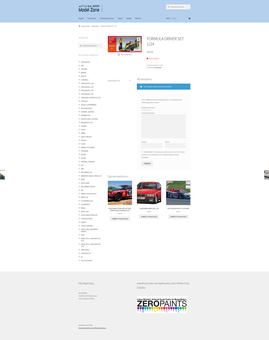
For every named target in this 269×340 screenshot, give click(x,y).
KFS (82, 165)
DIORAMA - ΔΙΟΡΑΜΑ (87, 112)
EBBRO (83, 133)
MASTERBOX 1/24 (86, 172)
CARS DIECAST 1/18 (87, 83)
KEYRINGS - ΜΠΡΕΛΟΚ (88, 161)
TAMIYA (83, 222)
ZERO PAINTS (85, 250)
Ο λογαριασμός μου (107, 18)
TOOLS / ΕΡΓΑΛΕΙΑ (87, 226)
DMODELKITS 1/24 (87, 122)
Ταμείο (120, 18)
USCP (82, 235)
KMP (82, 169)
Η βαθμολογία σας (148, 107)
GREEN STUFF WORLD (88, 147)
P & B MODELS (85, 204)
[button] (138, 39)
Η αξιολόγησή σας (148, 113)
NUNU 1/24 (84, 197)
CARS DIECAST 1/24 (87, 87)
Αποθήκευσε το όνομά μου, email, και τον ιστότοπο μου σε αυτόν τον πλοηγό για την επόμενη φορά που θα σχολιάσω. (163, 154)
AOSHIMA (84, 69)
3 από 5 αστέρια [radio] (146, 110)
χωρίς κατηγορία (86, 260)
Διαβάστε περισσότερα (120, 219)
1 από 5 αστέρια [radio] (142, 110)
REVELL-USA (85, 211)
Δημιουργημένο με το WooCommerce (92, 328)
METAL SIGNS (85, 183)
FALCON (83, 140)
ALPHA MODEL (85, 62)
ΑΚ (82, 257)
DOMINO (83, 126)
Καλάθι (129, 18)
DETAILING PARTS (86, 108)
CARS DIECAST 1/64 (87, 94)
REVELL (83, 208)
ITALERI (83, 158)
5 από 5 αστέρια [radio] (150, 110)
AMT (82, 65)
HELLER (83, 154)
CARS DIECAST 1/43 (87, 90)
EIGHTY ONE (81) (86, 137)
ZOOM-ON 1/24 (86, 253)
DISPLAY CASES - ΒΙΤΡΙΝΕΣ (89, 119)
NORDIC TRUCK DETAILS (88, 193)
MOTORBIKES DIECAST (88, 186)
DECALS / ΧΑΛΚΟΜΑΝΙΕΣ (88, 105)
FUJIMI (83, 144)
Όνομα (144, 142)
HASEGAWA (95, 26)
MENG (83, 179)
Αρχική (81, 18)
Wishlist (138, 18)
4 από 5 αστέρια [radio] (148, 110)
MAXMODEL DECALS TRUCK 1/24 (91, 176)
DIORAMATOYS (85, 115)
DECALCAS (84, 101)
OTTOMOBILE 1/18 (87, 201)
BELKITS (83, 76)
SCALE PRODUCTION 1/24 (89, 215)
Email (167, 142)
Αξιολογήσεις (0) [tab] (114, 81)
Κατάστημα (91, 18)
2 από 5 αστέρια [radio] (144, 110)
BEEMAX (83, 72)
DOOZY (83, 129)
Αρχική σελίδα (85, 26)
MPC (82, 190)
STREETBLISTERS (86, 218)
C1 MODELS (84, 80)
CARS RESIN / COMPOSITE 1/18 (90, 97)
